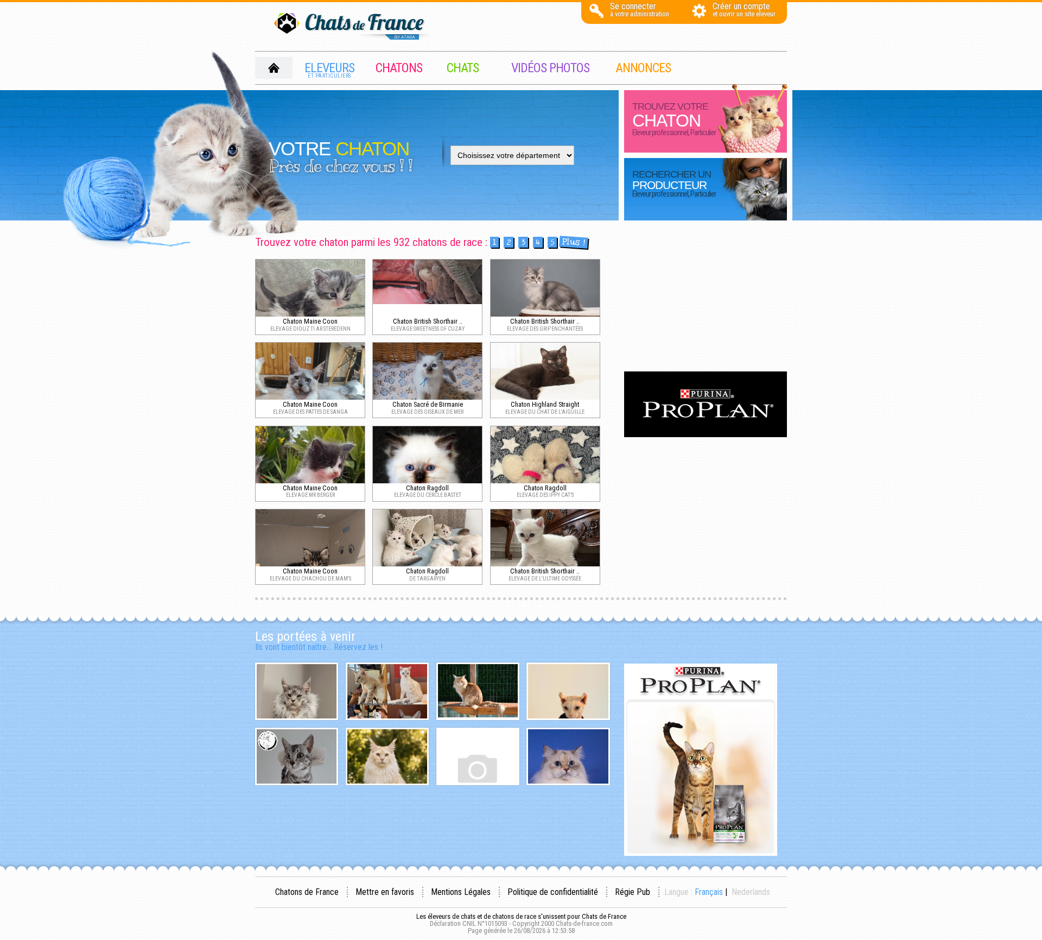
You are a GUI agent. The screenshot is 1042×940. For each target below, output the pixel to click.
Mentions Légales (461, 892)
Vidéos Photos (550, 67)
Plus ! (573, 242)
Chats (463, 67)
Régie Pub (632, 892)
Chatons (399, 67)
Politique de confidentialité (552, 892)
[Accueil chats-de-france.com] (352, 27)
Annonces (643, 67)
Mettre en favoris (384, 892)
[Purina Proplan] (705, 434)
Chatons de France (307, 892)
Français (709, 892)
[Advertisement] (705, 297)
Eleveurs (329, 69)
